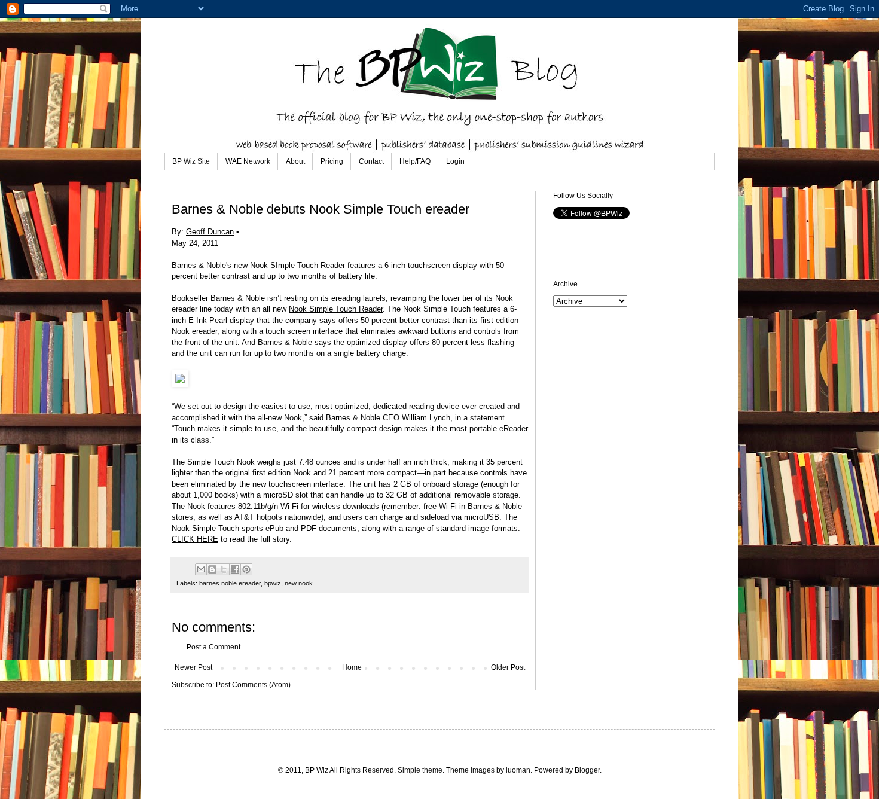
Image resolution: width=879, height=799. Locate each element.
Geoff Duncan (210, 231)
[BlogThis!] (212, 569)
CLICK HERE (195, 539)
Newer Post (193, 667)
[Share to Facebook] (235, 569)
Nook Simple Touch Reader (336, 308)
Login (455, 161)
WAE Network (247, 161)
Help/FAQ (415, 161)
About (295, 161)
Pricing (332, 161)
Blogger (587, 770)
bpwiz (272, 583)
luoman (518, 770)
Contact (371, 161)
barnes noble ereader (230, 583)
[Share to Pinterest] (246, 569)
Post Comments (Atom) (253, 685)
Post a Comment (213, 647)
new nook (299, 583)
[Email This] (201, 569)
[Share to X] (224, 569)
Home (352, 667)
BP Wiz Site (191, 161)
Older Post (508, 667)
